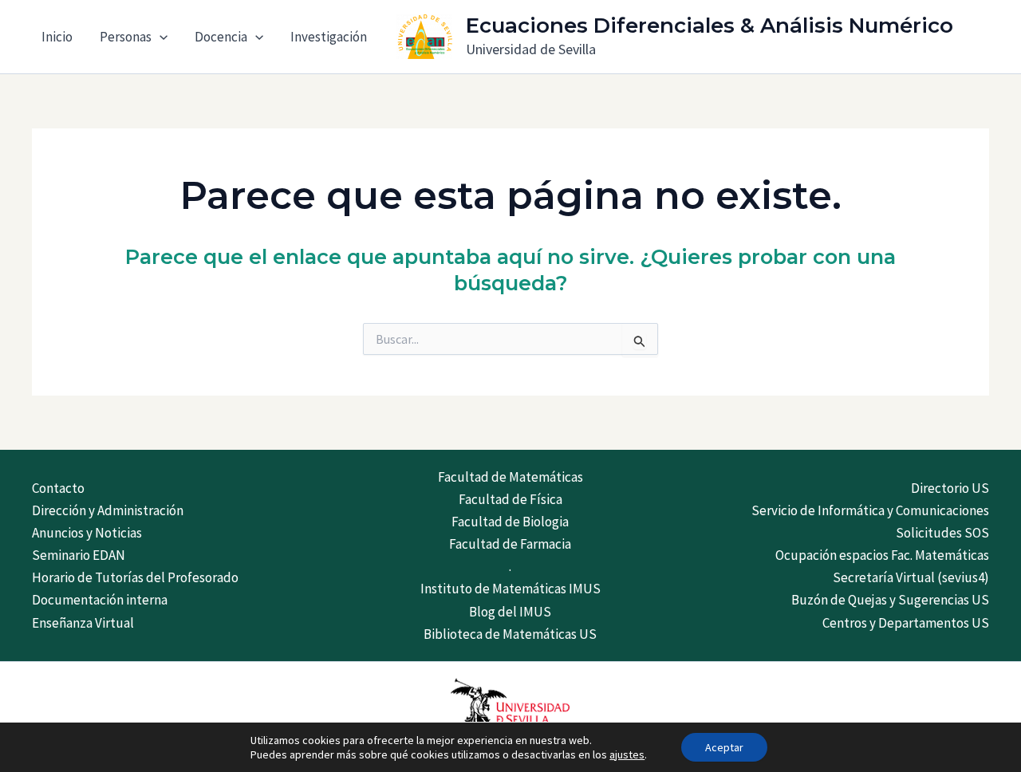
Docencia (221, 36)
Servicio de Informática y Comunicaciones (870, 510)
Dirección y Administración (107, 510)
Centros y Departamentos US (905, 623)
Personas (126, 36)
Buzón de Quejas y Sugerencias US (890, 600)
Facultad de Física (510, 499)
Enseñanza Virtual (83, 623)
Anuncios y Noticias (87, 533)
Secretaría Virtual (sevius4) (911, 577)
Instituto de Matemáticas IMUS (510, 588)
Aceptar (724, 747)
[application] (160, 37)
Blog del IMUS (510, 611)
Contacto (58, 488)
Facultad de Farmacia (510, 544)
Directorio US (950, 488)
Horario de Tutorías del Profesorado (135, 577)
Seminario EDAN (78, 555)
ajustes (627, 754)
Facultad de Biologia (510, 521)
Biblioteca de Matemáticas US (510, 634)
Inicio (57, 36)
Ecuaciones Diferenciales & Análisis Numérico (709, 25)
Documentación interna (100, 600)
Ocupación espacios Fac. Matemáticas (882, 555)
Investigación (328, 36)
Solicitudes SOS (942, 533)
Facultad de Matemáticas (510, 477)
